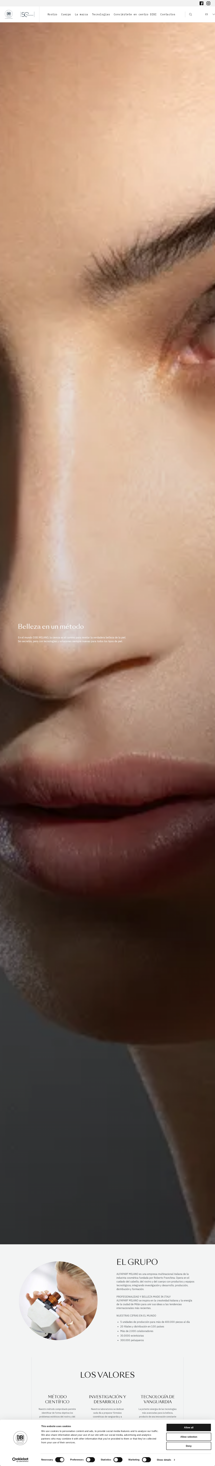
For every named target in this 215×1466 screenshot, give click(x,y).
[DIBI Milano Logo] (19, 14)
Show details (164, 1459)
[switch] (90, 1459)
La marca (81, 14)
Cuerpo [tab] (66, 14)
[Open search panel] (188, 14)
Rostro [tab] (52, 14)
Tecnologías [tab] (101, 14)
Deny (189, 1446)
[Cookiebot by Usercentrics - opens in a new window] (20, 1459)
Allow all (188, 1427)
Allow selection (188, 1436)
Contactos (167, 14)
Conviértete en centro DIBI (135, 14)
